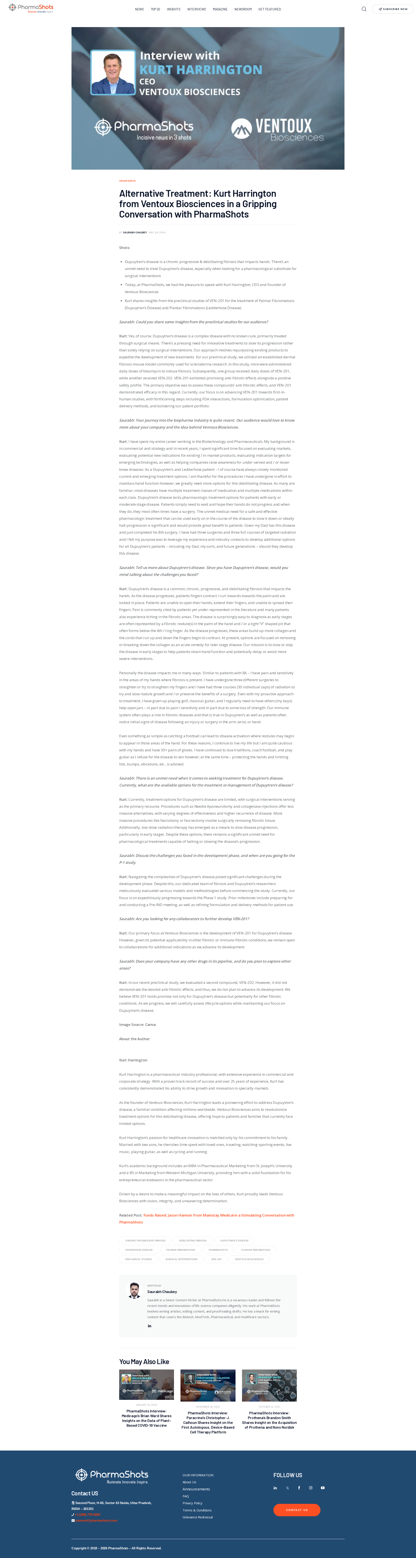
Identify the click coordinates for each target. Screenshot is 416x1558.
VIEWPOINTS (127, 180)
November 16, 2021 (208, 1406)
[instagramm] (311, 1488)
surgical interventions (182, 1259)
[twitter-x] (287, 1488)
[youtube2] (323, 1488)
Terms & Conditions (197, 1510)
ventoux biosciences (249, 1259)
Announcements (196, 1489)
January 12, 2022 (146, 1404)
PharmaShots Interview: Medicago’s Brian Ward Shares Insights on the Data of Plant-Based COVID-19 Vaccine (147, 1418)
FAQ (186, 1496)
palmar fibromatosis (180, 1249)
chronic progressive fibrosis (145, 1240)
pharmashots (218, 1249)
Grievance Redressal (198, 1517)
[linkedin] (149, 1326)
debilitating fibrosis (193, 1240)
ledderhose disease (139, 1249)
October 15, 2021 (269, 1406)
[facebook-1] (299, 1488)
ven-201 (216, 1259)
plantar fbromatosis (255, 1249)
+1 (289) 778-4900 (87, 1514)
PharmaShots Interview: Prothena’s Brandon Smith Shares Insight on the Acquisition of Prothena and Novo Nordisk (269, 1420)
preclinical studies (138, 1259)
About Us (189, 1482)
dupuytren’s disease (234, 1240)
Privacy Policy (192, 1503)
